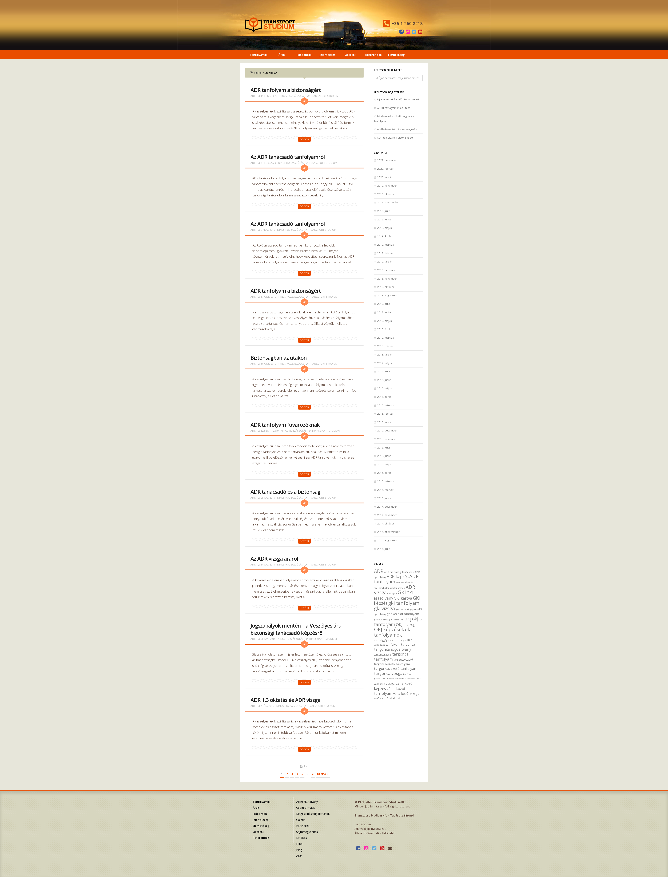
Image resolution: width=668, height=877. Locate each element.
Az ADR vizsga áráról (274, 558)
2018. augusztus (387, 295)
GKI (401, 592)
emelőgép (392, 593)
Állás (299, 856)
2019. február (385, 253)
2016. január (384, 422)
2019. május (384, 227)
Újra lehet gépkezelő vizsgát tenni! (398, 99)
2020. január (384, 177)
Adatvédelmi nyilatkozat (370, 829)
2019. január (384, 261)
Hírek (299, 844)
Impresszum (363, 824)
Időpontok (304, 55)
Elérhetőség (396, 55)
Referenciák (373, 55)
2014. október (385, 523)
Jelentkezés (327, 55)
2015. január (384, 498)
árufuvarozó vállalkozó (387, 698)
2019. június (384, 219)
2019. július (384, 211)
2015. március (385, 481)
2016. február (385, 413)
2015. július (384, 447)
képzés (395, 620)
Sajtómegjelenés (307, 832)
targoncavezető (403, 659)
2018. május (384, 320)
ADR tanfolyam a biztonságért (285, 90)
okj (407, 618)
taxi (405, 674)
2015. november (387, 439)
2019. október (385, 194)
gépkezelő (402, 609)
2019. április (384, 236)
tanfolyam (393, 644)
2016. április (384, 396)
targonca (408, 644)
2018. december (387, 270)
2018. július (384, 303)
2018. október (385, 287)
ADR (253, 96)
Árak (282, 55)
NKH (402, 620)
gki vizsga (384, 608)
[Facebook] (401, 31)
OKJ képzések (389, 629)
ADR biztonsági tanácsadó (399, 572)
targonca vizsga (388, 673)
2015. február (385, 489)
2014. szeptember (388, 532)
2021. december (387, 160)
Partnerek (302, 826)
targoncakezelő (383, 654)
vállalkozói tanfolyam (389, 691)
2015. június (384, 456)
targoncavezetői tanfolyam (392, 664)
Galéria (300, 820)
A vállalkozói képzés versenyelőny (397, 129)
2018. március (385, 337)
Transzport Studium (324, 96)
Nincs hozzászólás (292, 96)
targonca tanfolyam (391, 656)
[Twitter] (414, 31)
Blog (299, 850)
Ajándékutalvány (307, 802)
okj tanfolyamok (392, 632)
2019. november (387, 185)
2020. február (385, 168)
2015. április (384, 472)
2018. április (384, 329)
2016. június (384, 380)
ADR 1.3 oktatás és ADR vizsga (285, 700)
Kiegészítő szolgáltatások (313, 814)
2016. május (384, 388)
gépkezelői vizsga (383, 619)
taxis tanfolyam (397, 678)
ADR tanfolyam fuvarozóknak (285, 424)
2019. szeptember (388, 202)
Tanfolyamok (259, 55)
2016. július (384, 371)
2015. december (387, 430)
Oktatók (350, 55)
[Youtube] (420, 31)
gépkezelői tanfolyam (403, 614)
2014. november (387, 515)
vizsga (390, 683)
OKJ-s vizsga (407, 624)
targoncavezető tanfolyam (395, 668)
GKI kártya (403, 598)
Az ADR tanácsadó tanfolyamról (287, 156)
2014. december (387, 506)
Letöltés (301, 838)
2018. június (384, 312)
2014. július (384, 549)
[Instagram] (407, 31)
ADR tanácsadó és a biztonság (285, 491)
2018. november (387, 278)
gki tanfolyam (403, 603)
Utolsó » (322, 774)
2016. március (385, 405)
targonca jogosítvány (392, 649)
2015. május (384, 464)
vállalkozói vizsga (406, 693)
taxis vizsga (410, 678)
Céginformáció (305, 808)
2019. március (385, 244)
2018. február (385, 346)
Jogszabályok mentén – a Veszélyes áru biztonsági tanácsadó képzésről (295, 629)
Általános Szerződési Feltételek (375, 833)
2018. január (384, 354)
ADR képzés (398, 576)
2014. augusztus (387, 540)
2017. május (384, 363)
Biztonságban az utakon (278, 357)
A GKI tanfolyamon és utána (393, 108)
